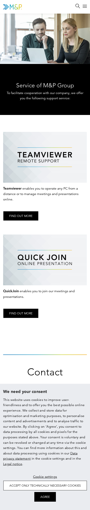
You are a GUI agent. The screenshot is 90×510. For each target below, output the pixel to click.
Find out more (20, 216)
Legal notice (12, 464)
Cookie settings (45, 477)
